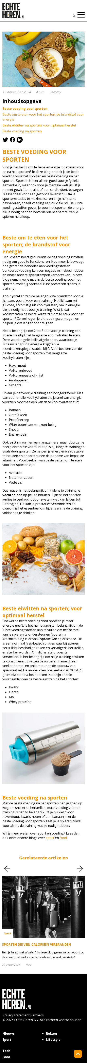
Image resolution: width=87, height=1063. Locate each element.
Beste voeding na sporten (22, 131)
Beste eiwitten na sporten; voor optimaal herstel (39, 125)
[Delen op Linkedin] (20, 139)
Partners (37, 1015)
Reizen (51, 1033)
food (63, 838)
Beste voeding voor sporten (24, 108)
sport (50, 838)
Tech (6, 1051)
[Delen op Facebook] (13, 139)
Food (6, 1057)
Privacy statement (16, 1015)
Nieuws (8, 1033)
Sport (6, 1039)
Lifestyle (53, 1039)
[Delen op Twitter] (6, 139)
